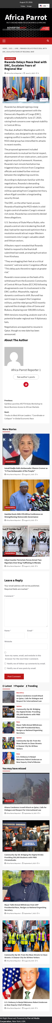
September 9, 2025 (30, 863)
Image (29, 6)
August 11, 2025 (29, 566)
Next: (24, 415)
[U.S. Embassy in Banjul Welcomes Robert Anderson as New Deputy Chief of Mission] (9, 757)
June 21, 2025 (30, 73)
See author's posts (26, 377)
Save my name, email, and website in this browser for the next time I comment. (23, 657)
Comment (9, 596)
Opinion (19, 706)
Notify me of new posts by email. (21, 668)
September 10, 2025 (30, 813)
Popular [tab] (19, 686)
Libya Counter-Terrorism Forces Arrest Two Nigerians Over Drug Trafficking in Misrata (23, 561)
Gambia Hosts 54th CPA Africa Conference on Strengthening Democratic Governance (23, 515)
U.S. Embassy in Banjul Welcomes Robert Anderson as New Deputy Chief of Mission (29, 760)
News (18, 722)
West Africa (20, 693)
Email (30, 630)
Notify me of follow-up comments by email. (26, 663)
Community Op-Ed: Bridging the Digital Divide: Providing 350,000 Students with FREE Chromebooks (28, 713)
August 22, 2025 (29, 1008)
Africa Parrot (26, 17)
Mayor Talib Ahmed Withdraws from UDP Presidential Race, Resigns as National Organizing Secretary (29, 729)
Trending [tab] (32, 686)
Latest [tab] (8, 686)
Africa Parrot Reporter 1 (15, 73)
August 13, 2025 (29, 520)
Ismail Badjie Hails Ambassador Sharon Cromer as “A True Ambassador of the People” (26, 469)
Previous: (23, 403)
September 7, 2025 (30, 913)
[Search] (47, 41)
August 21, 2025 (29, 474)
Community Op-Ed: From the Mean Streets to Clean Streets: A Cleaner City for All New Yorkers (29, 745)
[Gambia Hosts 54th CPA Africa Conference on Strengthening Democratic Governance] (26, 495)
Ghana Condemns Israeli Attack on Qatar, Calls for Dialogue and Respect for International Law (29, 698)
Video (23, 6)
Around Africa (10, 59)
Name (7, 630)
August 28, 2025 (29, 961)
